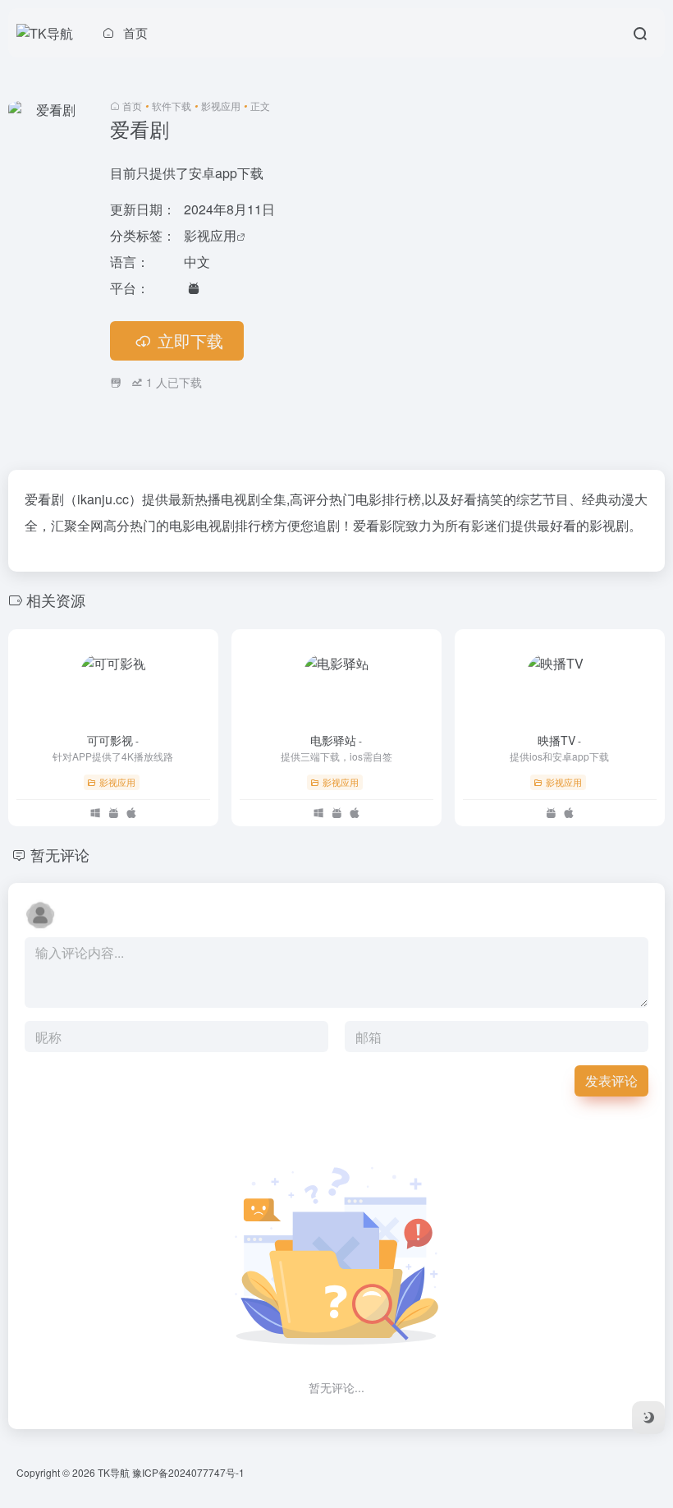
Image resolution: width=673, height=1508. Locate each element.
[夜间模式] (648, 1417)
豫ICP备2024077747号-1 (188, 1472)
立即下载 (190, 340)
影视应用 (220, 106)
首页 (132, 106)
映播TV (559, 740)
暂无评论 (59, 854)
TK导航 (114, 1472)
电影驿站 (336, 740)
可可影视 (113, 740)
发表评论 (611, 1080)
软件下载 (171, 106)
